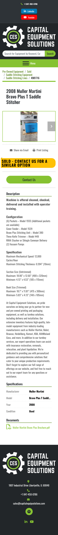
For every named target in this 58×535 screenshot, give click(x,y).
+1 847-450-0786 (30, 4)
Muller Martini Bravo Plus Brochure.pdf (31, 427)
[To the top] (29, 511)
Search (50, 54)
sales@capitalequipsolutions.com (29, 503)
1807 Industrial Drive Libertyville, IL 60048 (29, 485)
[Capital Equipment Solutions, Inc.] (29, 463)
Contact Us (29, 179)
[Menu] (26, 63)
